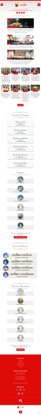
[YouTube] (22, 13)
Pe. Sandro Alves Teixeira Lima (20, 133)
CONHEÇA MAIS (20, 349)
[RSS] (22, 394)
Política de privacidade (20, 363)
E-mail (20, 366)
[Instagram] (24, 13)
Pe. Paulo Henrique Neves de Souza (20, 157)
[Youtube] (24, 390)
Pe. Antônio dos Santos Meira (20, 166)
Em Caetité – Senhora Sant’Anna (22, 257)
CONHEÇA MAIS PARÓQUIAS (20, 237)
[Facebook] (17, 13)
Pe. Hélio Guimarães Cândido (20, 149)
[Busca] (39, 4)
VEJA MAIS (20, 105)
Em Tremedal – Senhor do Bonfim (22, 270)
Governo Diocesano (20, 365)
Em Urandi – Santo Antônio (22, 276)
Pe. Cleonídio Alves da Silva (20, 125)
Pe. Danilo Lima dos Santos (20, 141)
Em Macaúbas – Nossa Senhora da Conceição (22, 264)
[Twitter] (19, 13)
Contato (20, 360)
